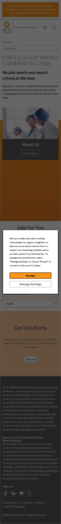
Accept (30, 275)
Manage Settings (31, 284)
